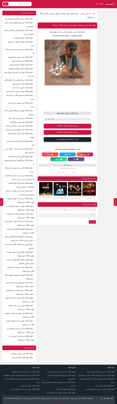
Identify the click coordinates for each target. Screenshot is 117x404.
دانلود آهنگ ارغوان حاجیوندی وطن (21, 64)
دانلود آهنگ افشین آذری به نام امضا (21, 156)
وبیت (52, 401)
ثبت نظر (92, 222)
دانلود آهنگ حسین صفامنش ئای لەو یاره (19, 19)
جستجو (5, 4)
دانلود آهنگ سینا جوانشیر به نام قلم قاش (19, 80)
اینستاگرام (83, 154)
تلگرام (66, 154)
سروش (57, 159)
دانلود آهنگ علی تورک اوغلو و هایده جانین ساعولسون (96, 375)
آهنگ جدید (99, 4)
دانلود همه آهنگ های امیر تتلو (22, 357)
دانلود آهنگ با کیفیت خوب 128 (66, 132)
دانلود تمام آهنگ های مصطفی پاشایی (67, 139)
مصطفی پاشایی (85, 13)
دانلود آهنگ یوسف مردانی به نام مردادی (19, 91)
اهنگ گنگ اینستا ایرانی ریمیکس (22, 353)
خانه (93, 13)
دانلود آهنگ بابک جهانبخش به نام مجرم (19, 129)
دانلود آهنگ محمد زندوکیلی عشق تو (21, 68)
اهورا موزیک (96, 398)
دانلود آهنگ (73, 172)
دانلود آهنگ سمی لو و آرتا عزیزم (22, 61)
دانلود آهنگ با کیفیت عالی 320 (67, 126)
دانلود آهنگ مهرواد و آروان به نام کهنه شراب (100, 389)
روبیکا (48, 154)
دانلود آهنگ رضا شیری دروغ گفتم (21, 122)
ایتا (75, 159)
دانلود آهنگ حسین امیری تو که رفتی (20, 118)
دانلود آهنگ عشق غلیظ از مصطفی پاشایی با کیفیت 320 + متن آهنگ (72, 25)
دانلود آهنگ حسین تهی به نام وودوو (20, 57)
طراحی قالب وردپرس (60, 401)
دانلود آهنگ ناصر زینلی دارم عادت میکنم (19, 126)
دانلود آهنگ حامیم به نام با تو (23, 87)
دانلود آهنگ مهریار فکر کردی (23, 38)
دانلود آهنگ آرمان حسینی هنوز (22, 84)
